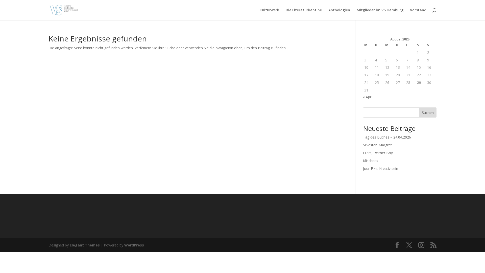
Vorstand (418, 10)
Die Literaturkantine (304, 10)
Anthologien (339, 10)
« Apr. (367, 97)
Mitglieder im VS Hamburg (380, 10)
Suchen (428, 112)
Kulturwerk (269, 10)
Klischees (370, 160)
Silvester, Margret (377, 145)
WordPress (134, 245)
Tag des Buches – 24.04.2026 (387, 137)
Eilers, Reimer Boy (378, 152)
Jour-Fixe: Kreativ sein (380, 168)
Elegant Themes (85, 245)
